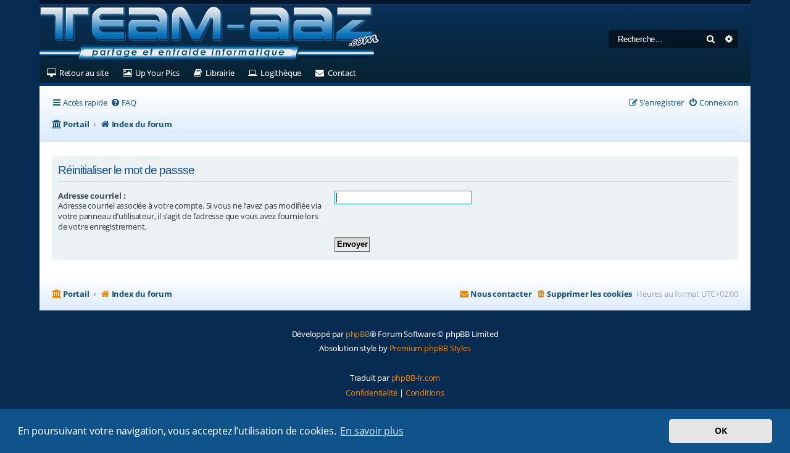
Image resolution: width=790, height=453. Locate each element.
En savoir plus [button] (371, 431)
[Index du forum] (209, 34)
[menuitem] (123, 103)
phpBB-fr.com (416, 377)
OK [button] (721, 430)
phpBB (358, 333)
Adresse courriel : (91, 195)
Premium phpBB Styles (430, 348)
